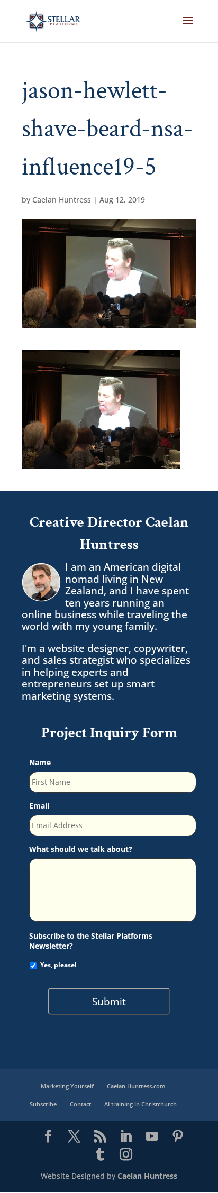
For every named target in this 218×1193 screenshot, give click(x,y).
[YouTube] (152, 1136)
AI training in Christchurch (140, 1104)
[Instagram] (126, 1154)
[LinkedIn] (126, 1136)
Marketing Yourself (67, 1086)
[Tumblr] (100, 1154)
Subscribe (43, 1104)
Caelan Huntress (61, 200)
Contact (80, 1104)
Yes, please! (58, 964)
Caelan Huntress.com (136, 1086)
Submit (109, 1001)
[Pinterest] (177, 1136)
